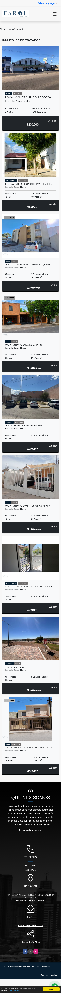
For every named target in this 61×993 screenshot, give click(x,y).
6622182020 (30, 870)
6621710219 (30, 865)
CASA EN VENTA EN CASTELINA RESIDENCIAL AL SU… (28, 506)
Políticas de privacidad (30, 830)
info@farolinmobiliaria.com (30, 925)
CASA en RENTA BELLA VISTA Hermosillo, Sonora (28, 748)
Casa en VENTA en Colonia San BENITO (24, 345)
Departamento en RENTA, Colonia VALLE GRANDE (29, 587)
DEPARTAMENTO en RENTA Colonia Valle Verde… (28, 184)
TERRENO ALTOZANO (14, 667)
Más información (15, 990)
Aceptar (51, 989)
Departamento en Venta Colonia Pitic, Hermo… (28, 264)
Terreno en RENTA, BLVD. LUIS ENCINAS (23, 425)
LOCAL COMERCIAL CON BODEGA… (29, 97)
